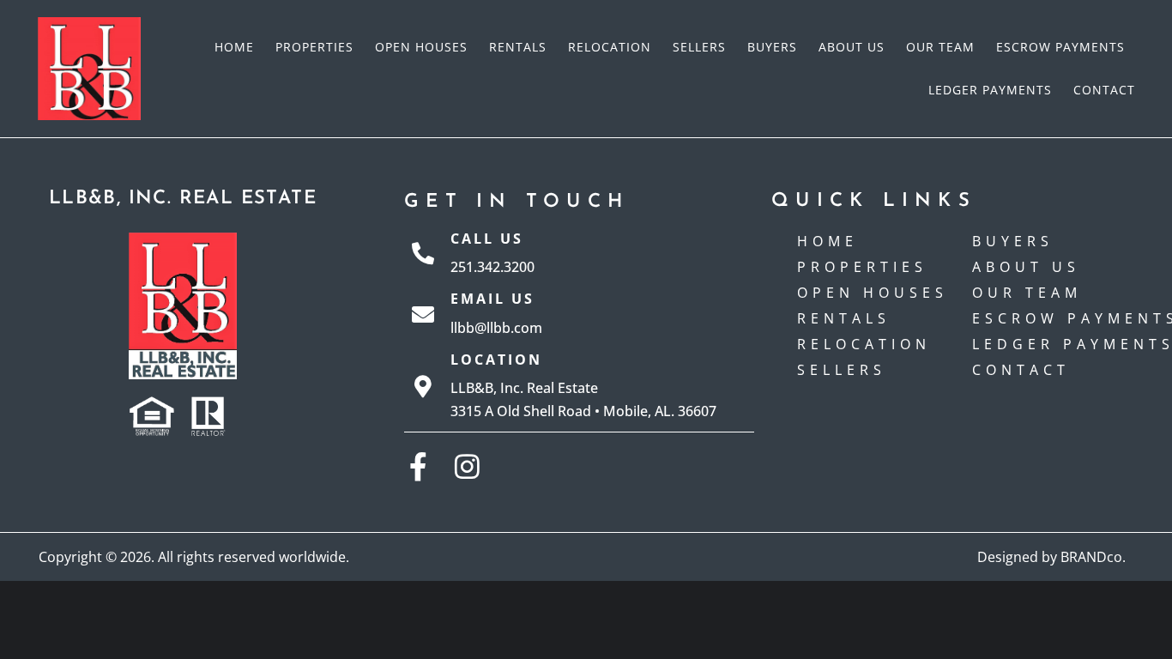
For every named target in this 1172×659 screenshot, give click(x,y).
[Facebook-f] (418, 466)
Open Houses (421, 47)
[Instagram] (467, 466)
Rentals (518, 47)
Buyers (772, 47)
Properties (314, 47)
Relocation (609, 47)
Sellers (699, 47)
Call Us (486, 238)
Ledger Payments (990, 90)
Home (234, 47)
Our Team (940, 47)
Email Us (492, 298)
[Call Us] (423, 253)
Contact (1104, 90)
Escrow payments (1060, 47)
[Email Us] (423, 314)
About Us (852, 47)
